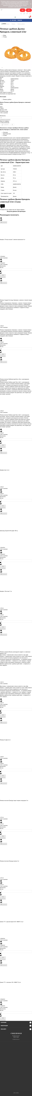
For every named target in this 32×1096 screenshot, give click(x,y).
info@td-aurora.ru (16, 1039)
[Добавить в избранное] (1, 218)
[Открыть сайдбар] (1, 9)
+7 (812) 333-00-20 (4, 122)
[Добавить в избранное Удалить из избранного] (12, 125)
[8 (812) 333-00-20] (2, 17)
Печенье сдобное (7, 99)
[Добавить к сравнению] (1, 220)
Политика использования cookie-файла (14, 2)
